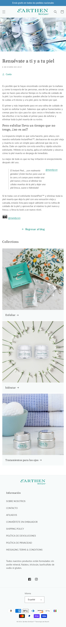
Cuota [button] (9, 74)
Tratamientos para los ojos (22, 460)
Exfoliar (10, 315)
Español (31, 599)
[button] (3, 11)
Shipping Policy (15, 528)
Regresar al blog (35, 229)
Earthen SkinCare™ (29, 621)
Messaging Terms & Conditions (24, 549)
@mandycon (52, 169)
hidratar (10, 387)
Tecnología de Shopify (42, 621)
